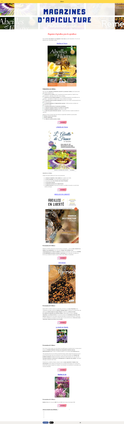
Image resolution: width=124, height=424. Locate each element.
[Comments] (80, 422)
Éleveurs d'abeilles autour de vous (51, 411)
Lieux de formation (48, 416)
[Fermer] (2, 1)
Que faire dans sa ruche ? (50, 414)
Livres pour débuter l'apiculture (51, 417)
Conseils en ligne (48, 413)
